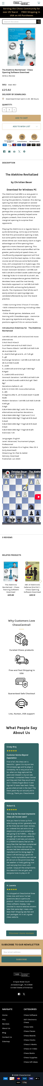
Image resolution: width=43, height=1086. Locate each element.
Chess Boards (30, 1035)
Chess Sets (28, 1027)
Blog (4, 1032)
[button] (21, 126)
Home (4, 1015)
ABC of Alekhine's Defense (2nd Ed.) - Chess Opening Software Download (32, 588)
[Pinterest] (24, 151)
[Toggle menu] (3, 3)
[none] (21, 46)
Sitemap (6, 1041)
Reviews (5, 1024)
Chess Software (30, 1015)
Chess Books (29, 1053)
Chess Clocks (29, 1040)
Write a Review (8, 76)
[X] (19, 151)
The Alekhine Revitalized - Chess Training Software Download (10, 588)
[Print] (14, 151)
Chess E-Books (30, 1044)
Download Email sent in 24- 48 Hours (22, 99)
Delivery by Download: (14, 94)
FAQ (4, 1019)
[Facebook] (4, 151)
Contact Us (7, 1037)
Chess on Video (30, 1049)
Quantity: (7, 105)
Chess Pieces (29, 1031)
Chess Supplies (30, 1057)
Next (40, 581)
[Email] (9, 151)
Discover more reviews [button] (21, 933)
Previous (2, 581)
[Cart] (39, 3)
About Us (6, 1028)
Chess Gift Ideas (31, 1062)
